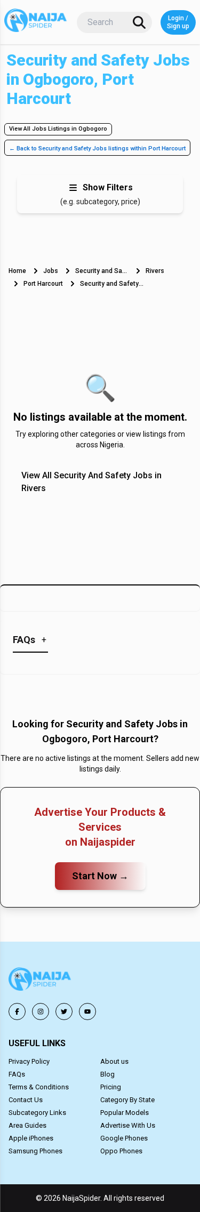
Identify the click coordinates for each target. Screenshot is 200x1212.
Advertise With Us (127, 1125)
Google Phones (124, 1138)
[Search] (139, 22)
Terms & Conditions (39, 1087)
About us (114, 1061)
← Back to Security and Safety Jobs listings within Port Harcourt (97, 148)
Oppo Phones (121, 1151)
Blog (107, 1074)
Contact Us (26, 1100)
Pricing (110, 1087)
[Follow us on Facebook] (17, 1011)
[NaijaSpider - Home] (41, 980)
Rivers (155, 271)
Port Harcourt (43, 283)
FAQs (17, 1074)
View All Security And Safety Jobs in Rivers (91, 481)
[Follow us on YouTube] (87, 1011)
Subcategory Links (37, 1113)
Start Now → (100, 875)
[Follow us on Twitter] (64, 1011)
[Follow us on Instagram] (40, 1011)
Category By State (127, 1100)
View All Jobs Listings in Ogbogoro (58, 128)
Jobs (50, 271)
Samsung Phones (35, 1151)
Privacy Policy (29, 1061)
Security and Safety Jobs (102, 271)
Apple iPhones (31, 1138)
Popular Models (124, 1113)
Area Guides (27, 1125)
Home (17, 271)
